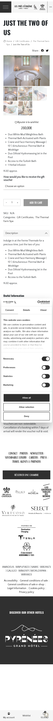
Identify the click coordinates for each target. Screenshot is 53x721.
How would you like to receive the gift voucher (24, 178)
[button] (9, 715)
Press (43, 457)
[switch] (46, 367)
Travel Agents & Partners (26, 461)
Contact (13, 453)
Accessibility (11, 580)
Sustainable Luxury (16, 457)
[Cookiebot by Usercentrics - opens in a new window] (38, 302)
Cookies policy (37, 588)
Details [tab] (26, 310)
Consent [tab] (9, 310)
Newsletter (36, 453)
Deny (26, 416)
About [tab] (43, 310)
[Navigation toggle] (50, 7)
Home (9, 41)
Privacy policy (26, 592)
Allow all (26, 398)
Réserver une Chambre (26, 474)
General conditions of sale (34, 580)
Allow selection (26, 407)
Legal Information (16, 588)
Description (11, 233)
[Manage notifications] (46, 715)
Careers (33, 457)
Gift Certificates (22, 41)
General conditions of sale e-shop (26, 584)
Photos (24, 453)
